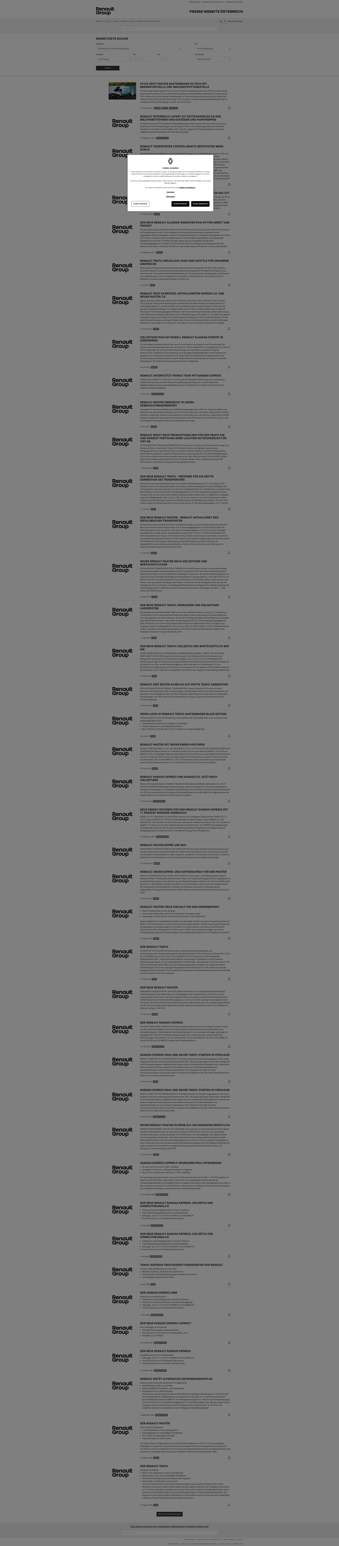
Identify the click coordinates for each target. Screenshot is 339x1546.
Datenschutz (170, 197)
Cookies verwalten (140, 204)
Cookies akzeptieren (200, 204)
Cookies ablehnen (180, 204)
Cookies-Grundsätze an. (187, 188)
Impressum (170, 192)
